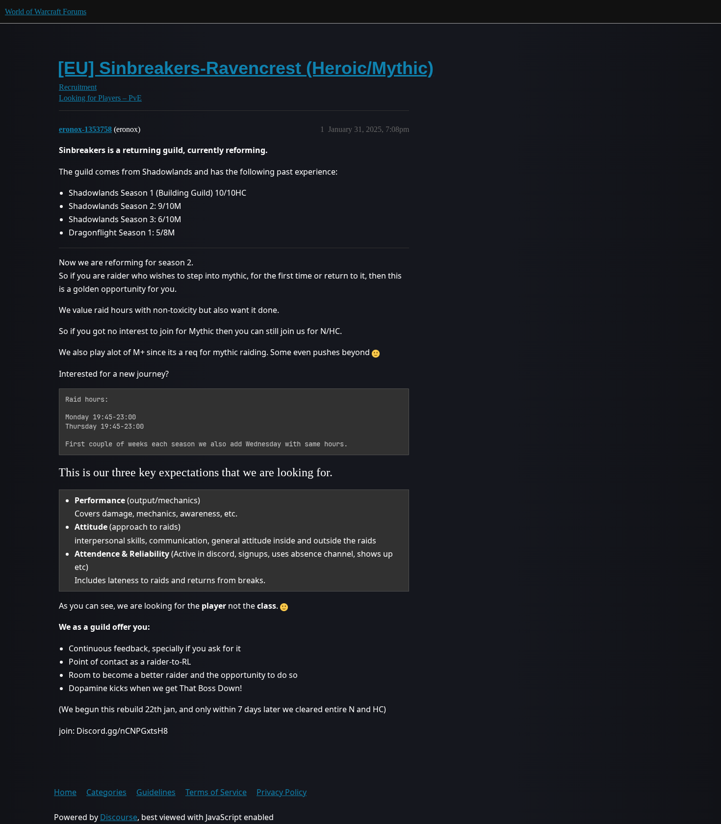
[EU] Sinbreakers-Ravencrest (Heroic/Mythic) (246, 68)
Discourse (118, 817)
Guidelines (156, 792)
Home (65, 792)
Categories (106, 792)
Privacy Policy (282, 792)
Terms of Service (216, 792)
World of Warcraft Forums (45, 11)
